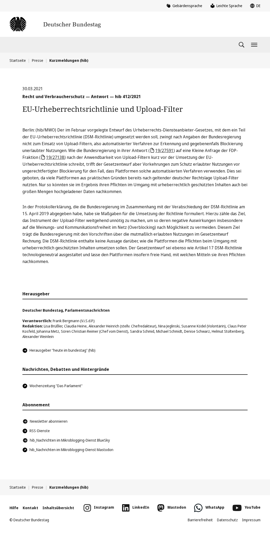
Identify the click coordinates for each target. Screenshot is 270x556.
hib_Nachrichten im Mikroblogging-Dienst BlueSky (70, 440)
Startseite (17, 60)
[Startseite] (55, 24)
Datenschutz (227, 519)
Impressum (251, 519)
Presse (37, 60)
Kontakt (30, 507)
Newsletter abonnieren (49, 421)
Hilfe (13, 507)
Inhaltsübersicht (58, 507)
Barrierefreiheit (200, 519)
